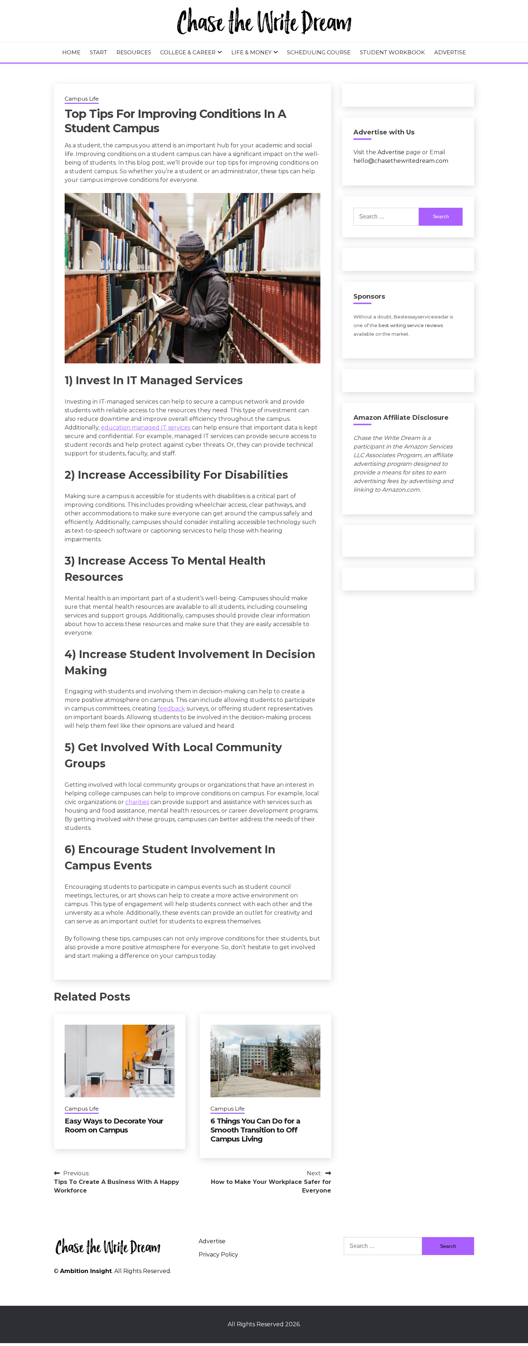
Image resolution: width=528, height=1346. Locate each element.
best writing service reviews (411, 325)
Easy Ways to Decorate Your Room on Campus (114, 1125)
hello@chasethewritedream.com (400, 160)
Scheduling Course (319, 52)
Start (98, 52)
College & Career (188, 52)
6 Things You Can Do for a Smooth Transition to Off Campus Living (255, 1130)
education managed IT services (145, 427)
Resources (133, 52)
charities (137, 802)
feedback (171, 708)
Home (71, 52)
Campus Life (82, 98)
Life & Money (251, 52)
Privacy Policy (218, 1254)
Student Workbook (392, 52)
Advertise (450, 52)
